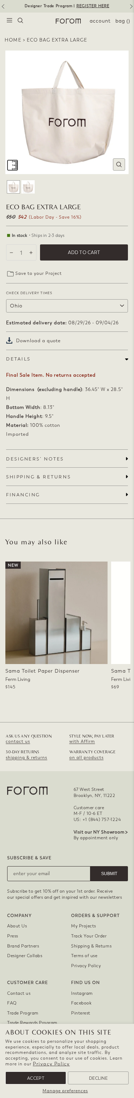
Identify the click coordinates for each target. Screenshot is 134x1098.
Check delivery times (29, 293)
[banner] (67, 6)
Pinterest (80, 1013)
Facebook (81, 1003)
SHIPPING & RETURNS (38, 476)
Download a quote (38, 340)
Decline (98, 1078)
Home (13, 40)
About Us (17, 925)
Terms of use (84, 955)
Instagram (82, 993)
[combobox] (20, 21)
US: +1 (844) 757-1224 (97, 819)
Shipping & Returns (91, 946)
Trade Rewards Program (32, 1022)
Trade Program (23, 1013)
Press (12, 936)
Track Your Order (88, 936)
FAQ (12, 1003)
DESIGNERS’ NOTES (35, 459)
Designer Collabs (24, 955)
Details (18, 359)
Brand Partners (23, 946)
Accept (35, 1078)
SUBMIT (109, 873)
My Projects (83, 925)
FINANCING (23, 494)
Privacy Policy (51, 1063)
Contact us (18, 993)
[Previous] (2, 8)
